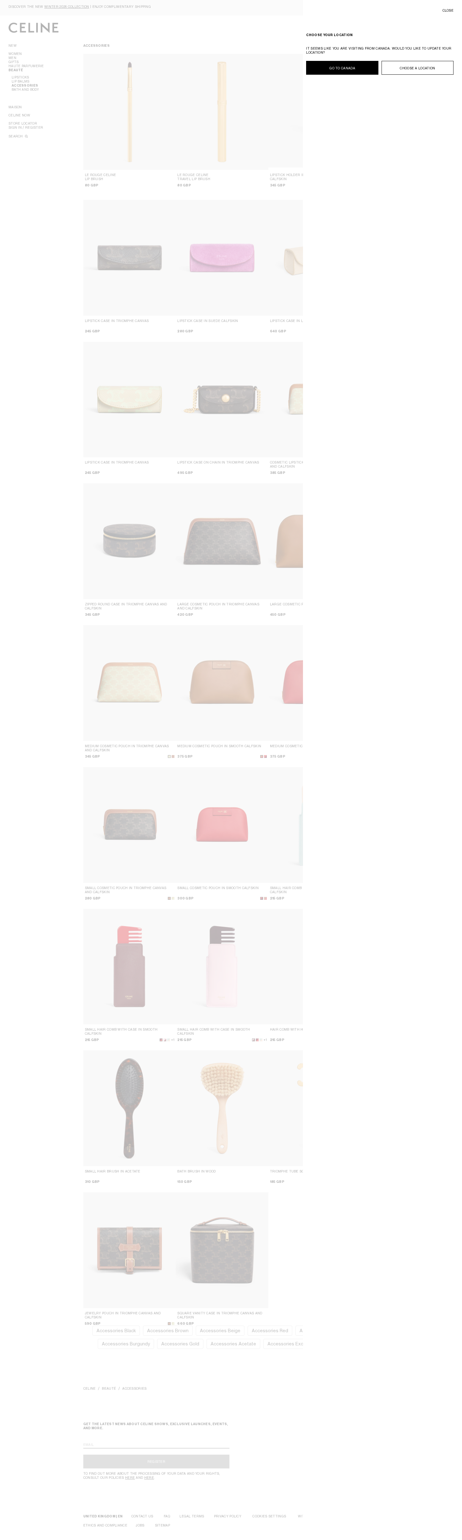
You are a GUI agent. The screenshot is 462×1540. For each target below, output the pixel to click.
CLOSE (448, 10)
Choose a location (417, 68)
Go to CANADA (342, 68)
